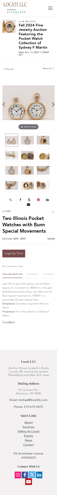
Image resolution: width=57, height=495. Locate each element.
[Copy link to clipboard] (11, 200)
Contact (28, 445)
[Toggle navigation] (50, 8)
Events (28, 436)
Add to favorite (53, 212)
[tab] (12, 275)
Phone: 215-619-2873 (28, 407)
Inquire (51, 238)
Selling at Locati (28, 431)
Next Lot (47, 68)
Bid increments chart (12, 266)
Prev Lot (9, 69)
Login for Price (14, 253)
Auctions (29, 427)
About (28, 422)
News (28, 440)
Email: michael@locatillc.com (29, 400)
